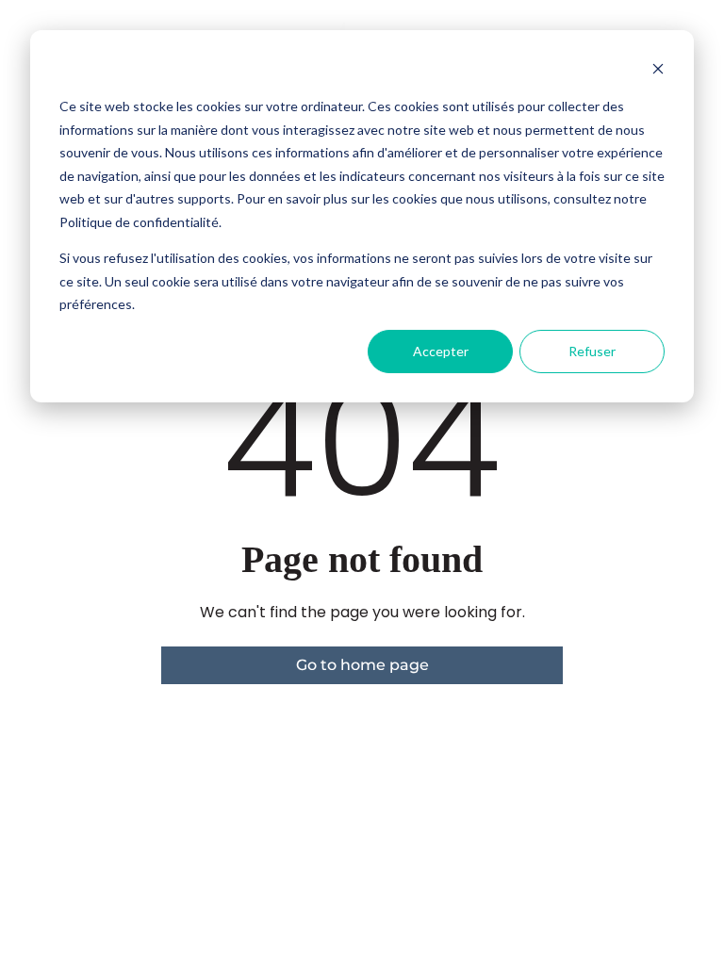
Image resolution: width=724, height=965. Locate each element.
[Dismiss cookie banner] (658, 71)
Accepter (441, 351)
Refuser (592, 351)
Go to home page (362, 665)
